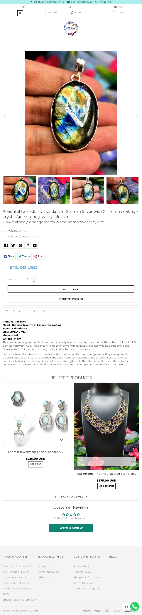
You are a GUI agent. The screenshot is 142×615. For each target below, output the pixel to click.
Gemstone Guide (48, 572)
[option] (71, 113)
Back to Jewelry (73, 496)
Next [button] (137, 116)
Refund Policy (82, 572)
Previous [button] (4, 116)
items (122, 12)
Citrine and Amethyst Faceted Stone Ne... (106, 474)
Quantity (12, 279)
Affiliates (43, 577)
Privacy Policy (82, 566)
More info (16, 311)
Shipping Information (87, 577)
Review (38, 311)
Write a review (71, 528)
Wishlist (53, 12)
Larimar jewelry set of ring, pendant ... (35, 452)
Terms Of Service (84, 583)
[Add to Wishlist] (62, 439)
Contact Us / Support (87, 588)
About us (44, 566)
